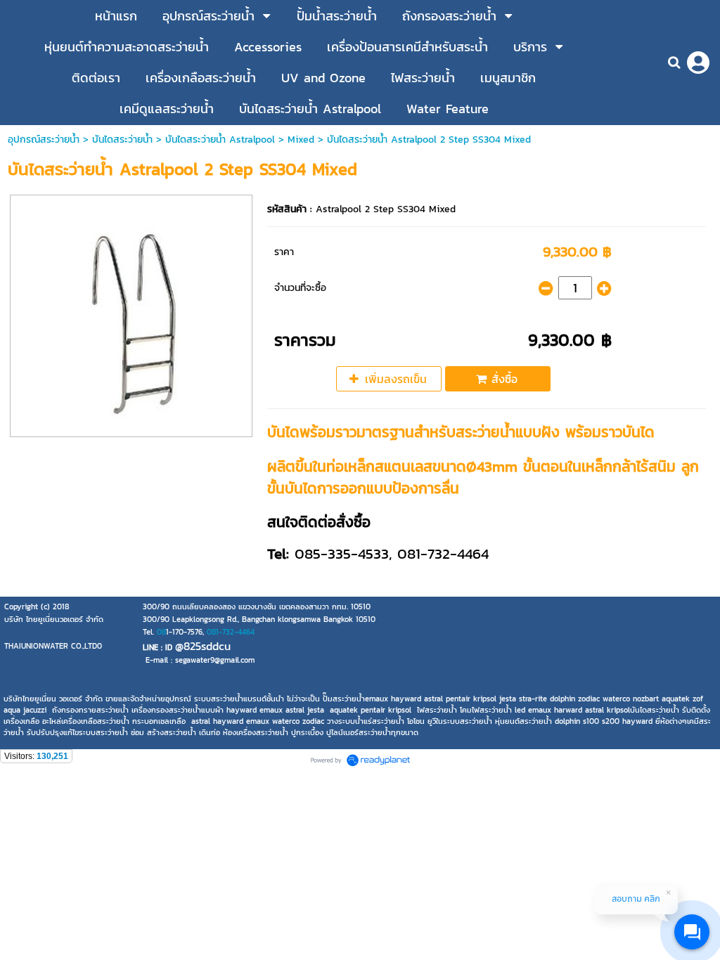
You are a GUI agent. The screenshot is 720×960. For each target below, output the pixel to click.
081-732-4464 (231, 631)
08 (161, 631)
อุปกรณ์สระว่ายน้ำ (43, 139)
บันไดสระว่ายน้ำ (122, 139)
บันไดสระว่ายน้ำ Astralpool (220, 139)
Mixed (301, 139)
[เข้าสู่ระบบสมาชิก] (698, 62)
